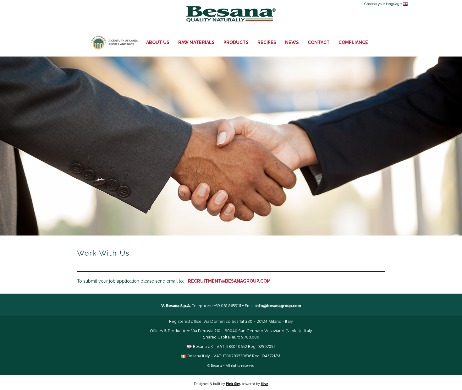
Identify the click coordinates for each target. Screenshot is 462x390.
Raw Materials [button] (196, 42)
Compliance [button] (353, 42)
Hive (264, 384)
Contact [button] (319, 42)
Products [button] (236, 42)
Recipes (266, 42)
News (292, 42)
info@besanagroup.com (278, 306)
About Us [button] (157, 42)
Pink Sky (233, 384)
